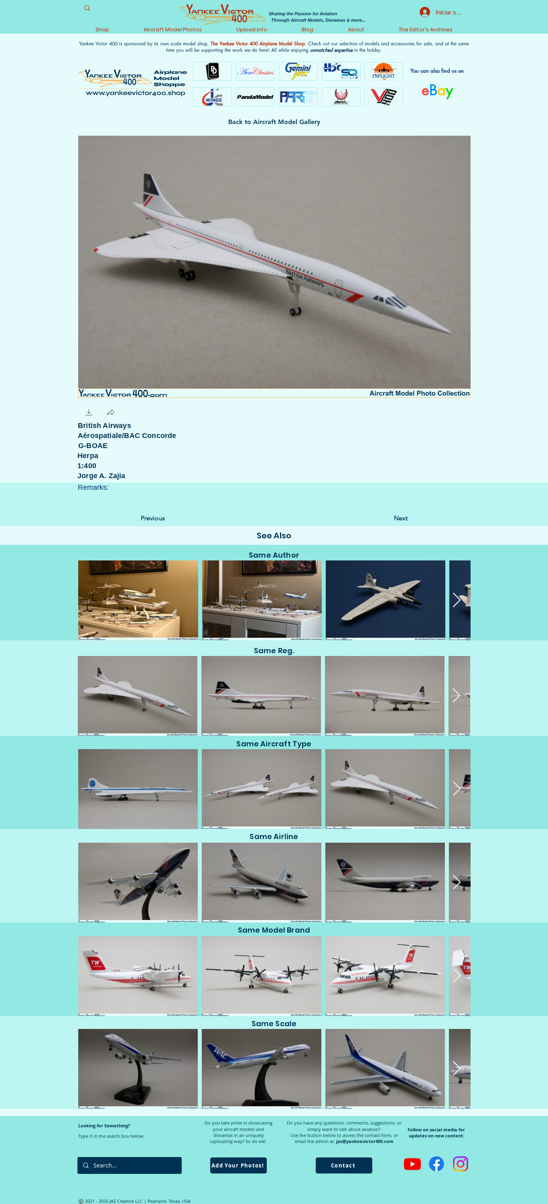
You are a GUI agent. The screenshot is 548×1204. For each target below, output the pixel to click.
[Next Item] (456, 600)
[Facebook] (436, 1164)
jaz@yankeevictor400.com (365, 1141)
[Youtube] (412, 1164)
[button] (89, 413)
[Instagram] (461, 1164)
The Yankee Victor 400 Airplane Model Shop (258, 43)
